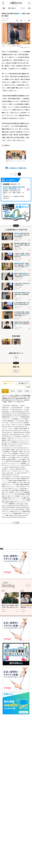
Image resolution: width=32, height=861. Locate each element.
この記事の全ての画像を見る (17, 168)
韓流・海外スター (12, 8)
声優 (29, 8)
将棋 (16, 357)
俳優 (4, 8)
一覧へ (26, 585)
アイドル (22, 8)
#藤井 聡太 (16, 371)
